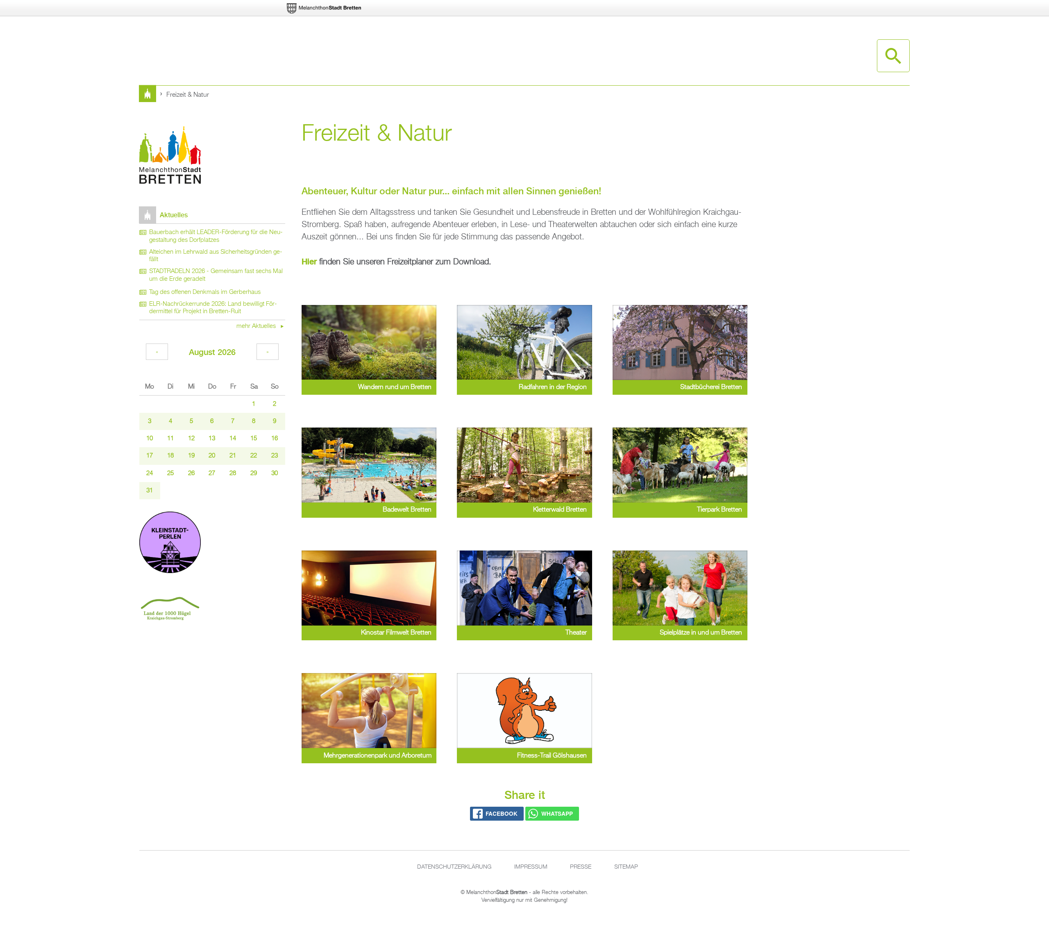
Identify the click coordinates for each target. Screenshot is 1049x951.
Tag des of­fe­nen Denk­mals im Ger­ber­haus (205, 292)
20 (212, 456)
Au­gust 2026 (212, 352)
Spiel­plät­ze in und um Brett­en (701, 633)
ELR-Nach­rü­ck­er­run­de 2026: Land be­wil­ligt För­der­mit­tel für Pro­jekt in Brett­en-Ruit (213, 308)
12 (191, 438)
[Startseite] (170, 156)
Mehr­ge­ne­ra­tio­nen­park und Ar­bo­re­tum (377, 756)
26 (191, 473)
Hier (309, 261)
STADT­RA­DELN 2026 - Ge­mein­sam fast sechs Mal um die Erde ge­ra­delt (216, 275)
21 (232, 456)
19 (191, 456)
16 (274, 438)
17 (149, 456)
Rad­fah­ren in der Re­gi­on (553, 387)
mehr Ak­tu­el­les (256, 326)
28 (232, 473)
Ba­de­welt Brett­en (407, 510)
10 (149, 438)
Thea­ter (576, 633)
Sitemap (626, 867)
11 (170, 438)
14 (232, 438)
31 (149, 491)
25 (170, 473)
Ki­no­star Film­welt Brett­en (396, 633)
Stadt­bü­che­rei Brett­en (711, 387)
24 (149, 473)
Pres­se (580, 867)
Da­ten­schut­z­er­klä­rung (454, 867)
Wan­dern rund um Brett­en (394, 387)
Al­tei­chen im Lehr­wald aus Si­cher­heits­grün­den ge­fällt (215, 256)
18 (170, 456)
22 (253, 456)
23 (274, 456)
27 (212, 473)
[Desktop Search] (893, 55)
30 (274, 473)
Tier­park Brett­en (719, 510)
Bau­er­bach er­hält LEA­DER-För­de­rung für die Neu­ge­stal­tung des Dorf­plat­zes (216, 236)
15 (253, 438)
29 (253, 473)
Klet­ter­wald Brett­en (560, 510)
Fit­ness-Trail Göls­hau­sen (552, 756)
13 (212, 438)
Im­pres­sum (530, 867)
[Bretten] (324, 8)
